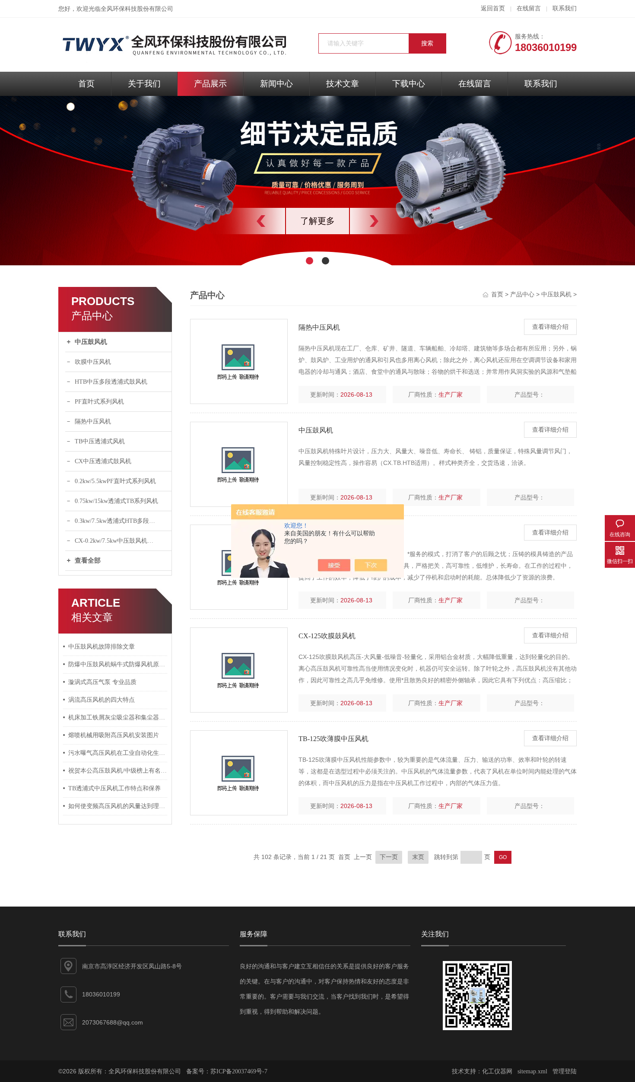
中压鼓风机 (91, 341)
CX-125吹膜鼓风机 (327, 636)
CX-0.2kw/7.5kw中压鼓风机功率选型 (123, 541)
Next (393, 221)
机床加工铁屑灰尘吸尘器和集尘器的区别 (118, 717)
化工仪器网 (497, 1071)
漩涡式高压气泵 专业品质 (102, 682)
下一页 (389, 857)
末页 (418, 857)
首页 (86, 83)
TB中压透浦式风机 (100, 441)
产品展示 (210, 83)
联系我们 (564, 8)
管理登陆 (564, 1071)
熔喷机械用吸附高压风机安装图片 (113, 735)
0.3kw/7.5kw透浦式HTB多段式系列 (121, 521)
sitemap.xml (532, 1071)
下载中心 (408, 83)
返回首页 (493, 8)
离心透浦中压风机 (326, 533)
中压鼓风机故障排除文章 (101, 646)
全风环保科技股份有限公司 (137, 9)
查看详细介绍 (550, 327)
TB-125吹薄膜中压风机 (333, 738)
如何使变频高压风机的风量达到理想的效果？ (118, 806)
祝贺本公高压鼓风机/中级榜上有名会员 (118, 770)
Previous (242, 221)
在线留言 (529, 8)
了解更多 (490, 221)
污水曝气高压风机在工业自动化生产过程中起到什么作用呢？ (118, 753)
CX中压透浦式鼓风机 (103, 461)
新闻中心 (276, 83)
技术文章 (342, 83)
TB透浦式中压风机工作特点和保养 (114, 788)
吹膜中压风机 (93, 362)
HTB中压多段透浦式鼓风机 (111, 382)
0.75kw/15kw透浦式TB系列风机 (116, 501)
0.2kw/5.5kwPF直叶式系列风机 (115, 481)
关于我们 (144, 83)
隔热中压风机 (93, 421)
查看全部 (88, 560)
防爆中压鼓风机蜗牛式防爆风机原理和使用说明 (118, 664)
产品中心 (522, 294)
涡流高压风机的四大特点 (101, 700)
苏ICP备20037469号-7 (238, 1071)
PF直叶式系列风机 (99, 401)
